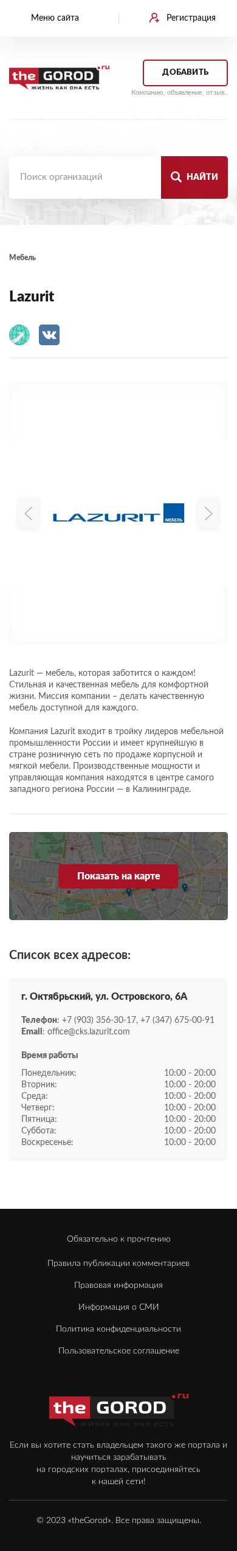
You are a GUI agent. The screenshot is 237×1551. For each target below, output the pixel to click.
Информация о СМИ (118, 1307)
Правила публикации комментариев (118, 1263)
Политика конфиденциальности (118, 1329)
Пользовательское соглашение (118, 1351)
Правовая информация (118, 1285)
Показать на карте (118, 876)
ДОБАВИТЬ (185, 73)
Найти (201, 177)
